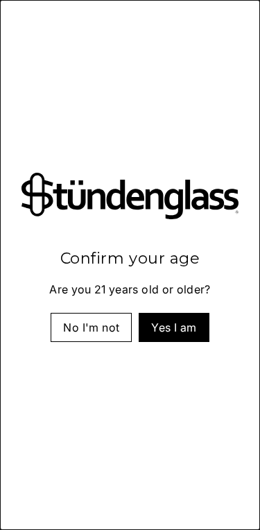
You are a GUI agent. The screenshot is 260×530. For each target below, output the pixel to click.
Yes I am (173, 327)
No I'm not (91, 327)
